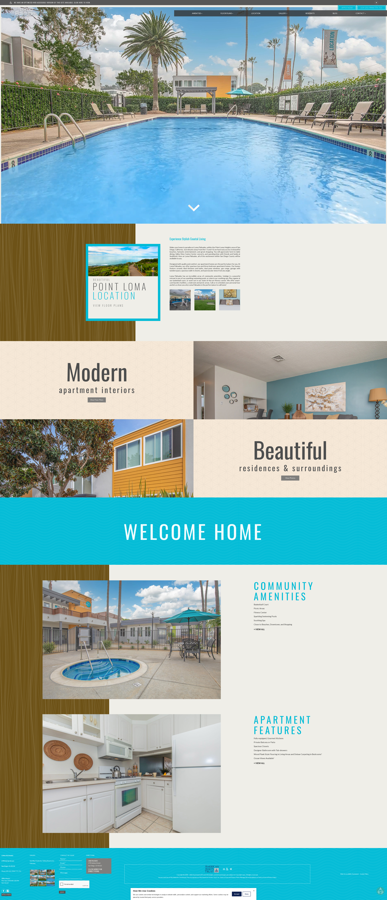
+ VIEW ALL (259, 629)
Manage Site (244, 877)
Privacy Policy (272, 877)
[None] (212, 869)
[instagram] (8, 891)
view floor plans (108, 305)
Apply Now (347, 7)
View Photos (290, 478)
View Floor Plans (96, 400)
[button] (376, 2)
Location (255, 13)
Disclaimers (252, 877)
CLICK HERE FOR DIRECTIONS (95, 870)
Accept (236, 894)
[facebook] (3, 891)
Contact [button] (360, 13)
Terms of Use (262, 877)
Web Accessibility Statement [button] (349, 874)
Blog (335, 13)
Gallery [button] (282, 13)
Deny (247, 894)
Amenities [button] (196, 13)
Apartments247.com (199, 875)
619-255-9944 (371, 8)
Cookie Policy (364, 874)
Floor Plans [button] (226, 13)
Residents (309, 13)
